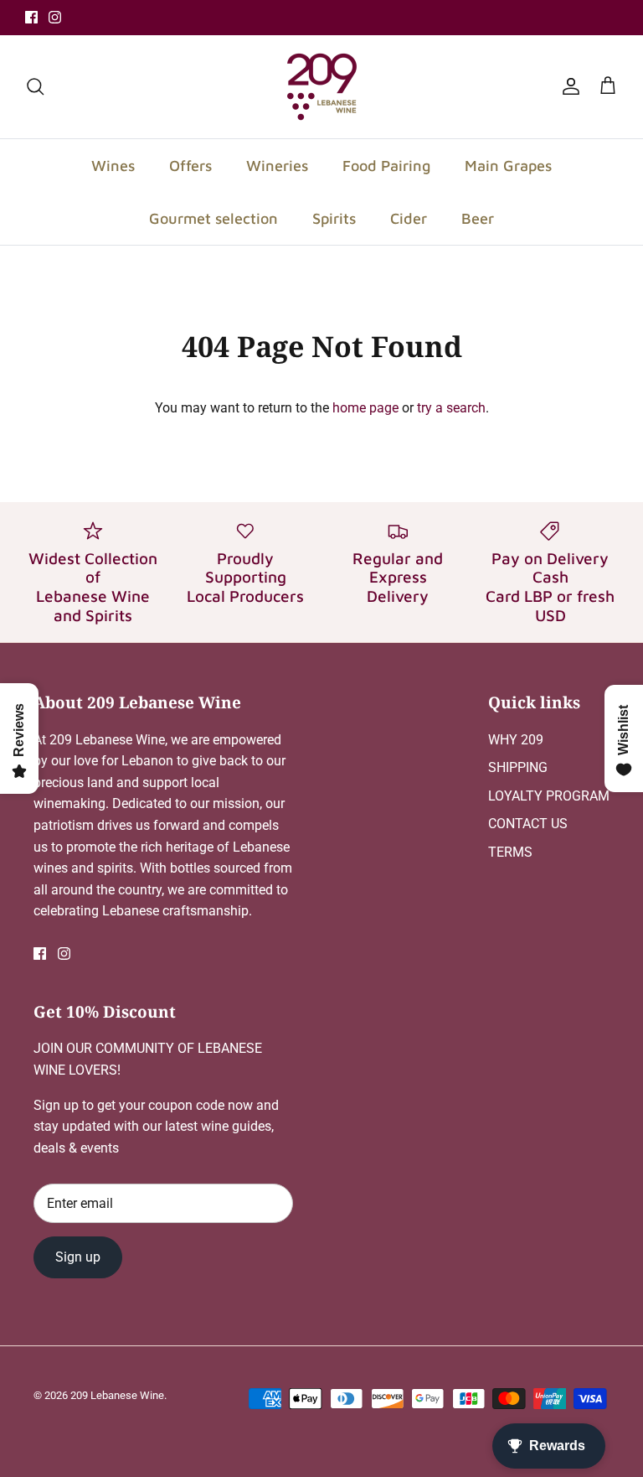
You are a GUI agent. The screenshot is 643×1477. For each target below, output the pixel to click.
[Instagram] (55, 17)
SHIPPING (518, 767)
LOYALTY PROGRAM (549, 796)
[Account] (567, 86)
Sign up (77, 1257)
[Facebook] (31, 17)
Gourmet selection (213, 218)
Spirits (334, 218)
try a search (451, 408)
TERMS (510, 852)
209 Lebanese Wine (117, 1395)
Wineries (277, 165)
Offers (190, 165)
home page (365, 408)
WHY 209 (515, 740)
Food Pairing (386, 165)
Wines (113, 165)
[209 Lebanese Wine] (322, 87)
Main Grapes (508, 165)
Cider (408, 218)
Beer (477, 218)
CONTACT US (528, 824)
